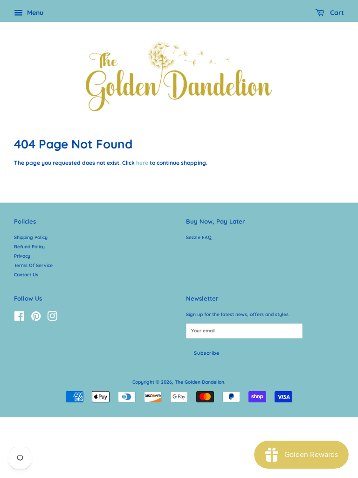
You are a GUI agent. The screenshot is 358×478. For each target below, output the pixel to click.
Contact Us (26, 275)
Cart (336, 12)
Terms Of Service (33, 265)
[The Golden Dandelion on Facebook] (19, 319)
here (142, 162)
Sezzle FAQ (199, 237)
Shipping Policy (31, 237)
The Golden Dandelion (199, 382)
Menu (34, 12)
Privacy (22, 256)
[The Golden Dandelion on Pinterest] (36, 319)
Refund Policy (29, 247)
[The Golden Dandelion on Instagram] (52, 319)
